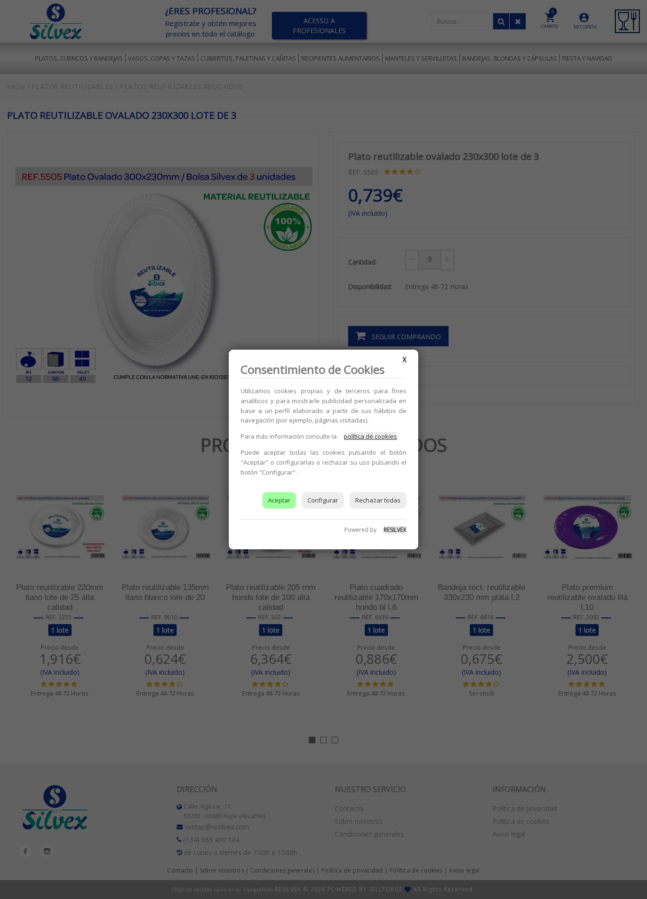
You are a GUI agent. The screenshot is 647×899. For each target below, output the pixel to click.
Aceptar (279, 500)
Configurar (322, 500)
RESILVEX (395, 530)
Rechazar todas (378, 500)
